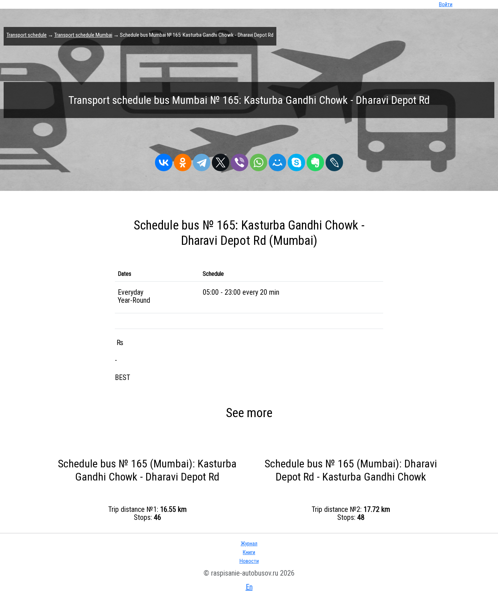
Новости (249, 561)
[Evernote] (315, 160)
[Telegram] (201, 160)
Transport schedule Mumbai (83, 35)
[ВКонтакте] (163, 160)
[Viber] (239, 160)
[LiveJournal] (334, 160)
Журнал (249, 543)
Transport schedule (27, 35)
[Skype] (296, 160)
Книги (249, 552)
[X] (220, 160)
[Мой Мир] (277, 160)
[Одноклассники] (182, 160)
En (249, 587)
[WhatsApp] (258, 160)
